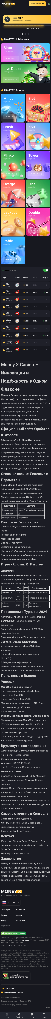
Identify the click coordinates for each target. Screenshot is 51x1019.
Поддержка (20, 920)
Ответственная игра (9, 1001)
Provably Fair (20, 910)
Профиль (19, 1017)
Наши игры (5, 910)
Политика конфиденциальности (14, 1005)
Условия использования (10, 997)
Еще (44, 1017)
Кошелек (18, 915)
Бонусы (4, 915)
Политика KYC (25, 1001)
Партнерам (5, 926)
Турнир (3, 920)
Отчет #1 (12, 945)
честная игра (24, 940)
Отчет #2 (22, 945)
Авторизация (36, 4)
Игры (7, 1017)
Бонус (32, 1017)
